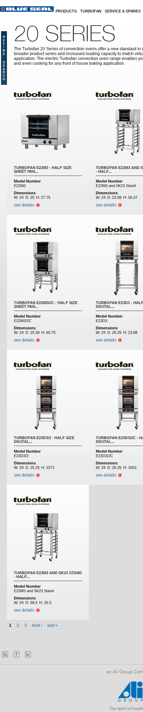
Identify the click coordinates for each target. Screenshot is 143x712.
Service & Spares (123, 11)
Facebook (16, 654)
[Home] (27, 9)
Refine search (4, 58)
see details (24, 205)
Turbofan (90, 11)
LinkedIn (28, 654)
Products (66, 11)
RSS (5, 654)
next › (37, 625)
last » (53, 625)
